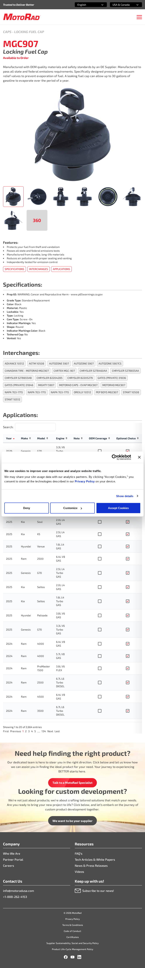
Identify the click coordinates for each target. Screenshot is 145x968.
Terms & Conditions (72, 925)
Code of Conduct (72, 931)
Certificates (72, 937)
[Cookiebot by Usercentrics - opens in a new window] (114, 457)
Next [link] (50, 731)
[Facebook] (66, 957)
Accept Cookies (118, 508)
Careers (8, 865)
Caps (7, 32)
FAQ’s (78, 853)
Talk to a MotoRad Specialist (72, 782)
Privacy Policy (85, 481)
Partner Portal (13, 859)
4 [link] (32, 731)
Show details (124, 496)
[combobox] (86, 4)
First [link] (6, 731)
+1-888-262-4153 (15, 896)
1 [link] (23, 731)
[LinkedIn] (79, 957)
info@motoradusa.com (18, 890)
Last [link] (57, 731)
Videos (79, 871)
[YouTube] (72, 957)
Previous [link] (15, 731)
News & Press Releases (91, 865)
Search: (8, 427)
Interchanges (38, 269)
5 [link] (35, 731)
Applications (61, 269)
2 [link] (26, 731)
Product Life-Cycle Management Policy (72, 949)
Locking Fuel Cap (29, 32)
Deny (26, 508)
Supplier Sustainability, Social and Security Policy (72, 943)
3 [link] (29, 731)
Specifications (14, 269)
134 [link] (44, 731)
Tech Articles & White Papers (95, 859)
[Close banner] (139, 457)
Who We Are (11, 853)
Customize (70, 508)
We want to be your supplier (72, 821)
